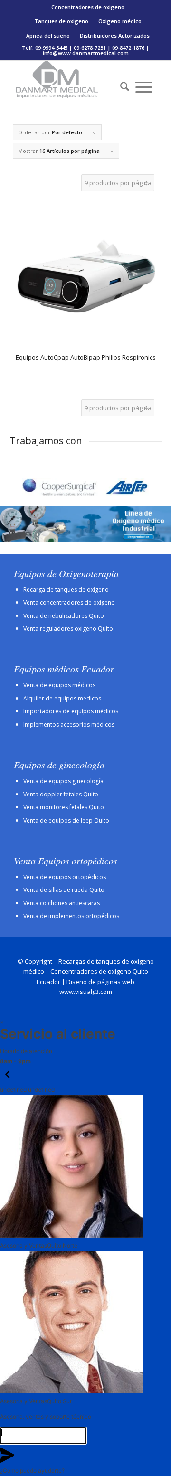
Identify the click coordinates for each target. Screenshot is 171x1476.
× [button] (2, 1021)
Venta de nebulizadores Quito (63, 616)
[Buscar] (121, 87)
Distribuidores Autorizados (115, 35)
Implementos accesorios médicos (68, 724)
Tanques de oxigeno (61, 21)
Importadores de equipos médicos (70, 711)
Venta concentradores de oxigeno (69, 602)
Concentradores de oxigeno (87, 6)
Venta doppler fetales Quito (60, 794)
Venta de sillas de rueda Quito (63, 890)
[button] (7, 1079)
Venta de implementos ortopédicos (71, 916)
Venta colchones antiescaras (61, 903)
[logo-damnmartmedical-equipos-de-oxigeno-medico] (71, 80)
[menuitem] (88, 7)
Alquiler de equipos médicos (62, 698)
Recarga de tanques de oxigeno (66, 590)
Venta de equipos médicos (59, 685)
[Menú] (143, 87)
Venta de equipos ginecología (63, 781)
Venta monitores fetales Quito (63, 807)
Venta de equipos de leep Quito (66, 820)
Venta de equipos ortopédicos (64, 877)
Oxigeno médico (120, 21)
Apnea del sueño (48, 35)
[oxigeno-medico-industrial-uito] (85, 524)
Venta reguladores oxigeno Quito (68, 628)
